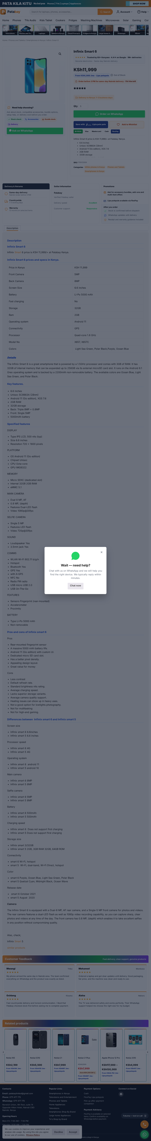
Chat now (75, 585)
